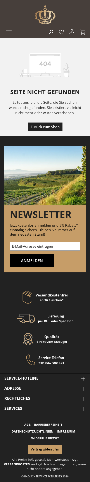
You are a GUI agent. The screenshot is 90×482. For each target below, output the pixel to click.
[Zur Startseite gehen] (45, 14)
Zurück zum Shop (45, 126)
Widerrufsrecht (45, 438)
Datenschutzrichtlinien (32, 431)
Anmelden (32, 260)
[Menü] (8, 31)
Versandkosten (17, 464)
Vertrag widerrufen (45, 449)
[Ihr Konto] (72, 31)
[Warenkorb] (81, 31)
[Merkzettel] (61, 31)
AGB (27, 424)
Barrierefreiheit (48, 424)
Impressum (66, 431)
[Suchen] (51, 31)
